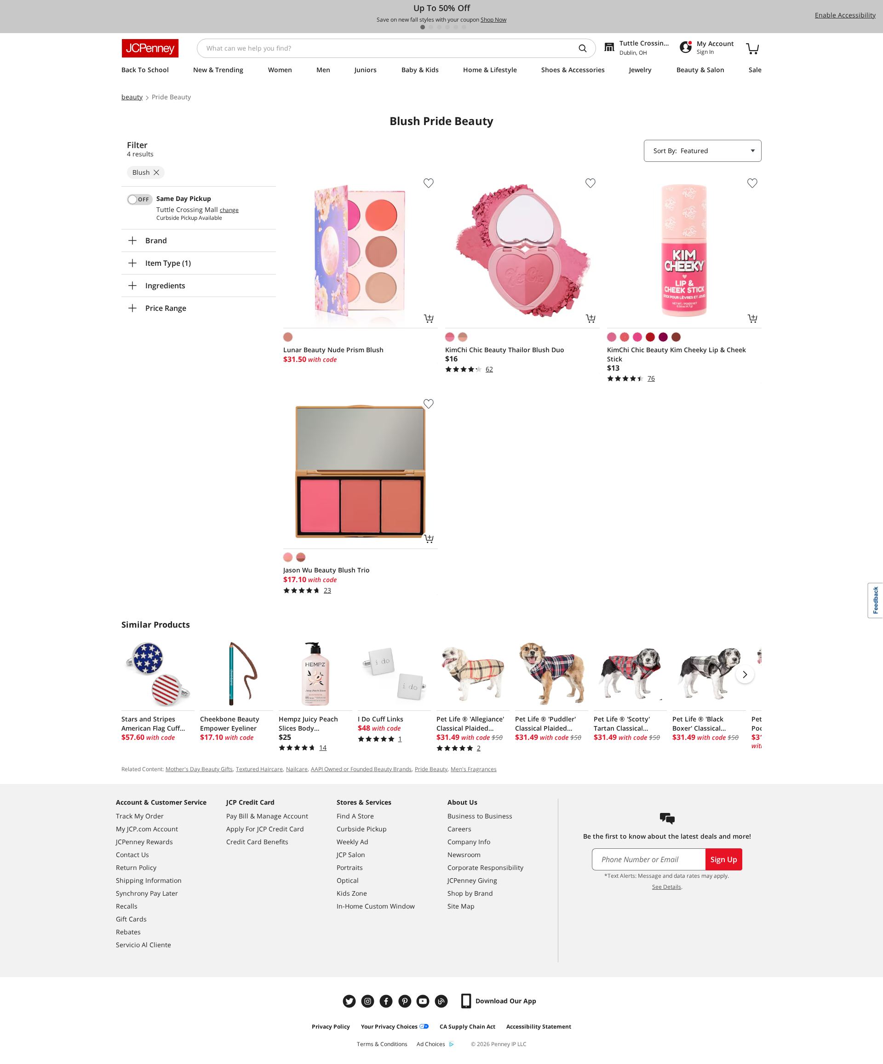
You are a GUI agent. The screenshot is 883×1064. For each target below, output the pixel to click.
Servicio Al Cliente (143, 944)
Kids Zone (352, 893)
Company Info (468, 841)
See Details (666, 887)
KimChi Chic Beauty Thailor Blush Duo (504, 349)
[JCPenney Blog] (442, 1001)
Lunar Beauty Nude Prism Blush (333, 349)
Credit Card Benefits (257, 841)
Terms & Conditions (382, 1044)
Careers (459, 828)
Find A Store (355, 816)
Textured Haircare (259, 769)
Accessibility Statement (538, 1026)
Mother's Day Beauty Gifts (199, 769)
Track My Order (140, 816)
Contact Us (132, 854)
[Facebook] (387, 1001)
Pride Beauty (431, 769)
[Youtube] (424, 1001)
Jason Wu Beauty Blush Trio (326, 570)
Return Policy (136, 867)
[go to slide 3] (439, 27)
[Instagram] (369, 1001)
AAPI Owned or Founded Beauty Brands (361, 769)
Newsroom (464, 854)
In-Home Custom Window (376, 906)
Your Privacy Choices (389, 1026)
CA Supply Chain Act (467, 1026)
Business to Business (479, 816)
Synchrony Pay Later (147, 893)
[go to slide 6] (464, 27)
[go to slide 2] (431, 27)
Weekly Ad (352, 841)
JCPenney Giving (472, 880)
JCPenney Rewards (144, 841)
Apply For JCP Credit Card (265, 828)
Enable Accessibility (845, 15)
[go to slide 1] (422, 27)
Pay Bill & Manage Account (267, 816)
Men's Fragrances (474, 769)
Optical (348, 880)
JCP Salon (351, 854)
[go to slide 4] (447, 27)
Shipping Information (149, 880)
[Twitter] (350, 1001)
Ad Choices (431, 1044)
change (229, 210)
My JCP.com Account (147, 828)
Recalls (127, 906)
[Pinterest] (405, 1001)
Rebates (128, 931)
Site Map (461, 906)
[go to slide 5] (455, 27)
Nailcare (297, 769)
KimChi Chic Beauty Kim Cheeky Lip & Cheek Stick (676, 354)
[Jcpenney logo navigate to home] (150, 48)
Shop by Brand (470, 893)
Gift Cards (131, 919)
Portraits (350, 867)
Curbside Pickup (362, 828)
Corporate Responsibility (485, 867)
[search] (586, 48)
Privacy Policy (331, 1026)
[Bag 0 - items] (752, 48)
